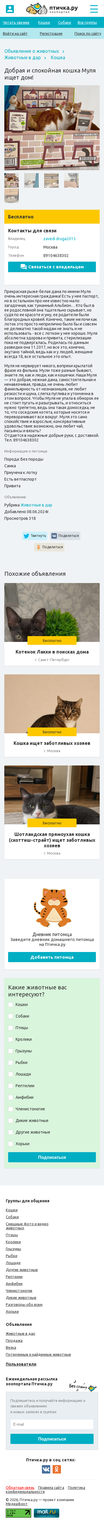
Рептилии (14, 1277)
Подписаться (52, 1157)
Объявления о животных (31, 51)
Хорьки (12, 1311)
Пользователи (21, 1364)
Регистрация (51, 33)
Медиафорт (17, 1504)
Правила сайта (51, 1487)
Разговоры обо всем (24, 1304)
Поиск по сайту (88, 33)
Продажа (14, 1340)
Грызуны (13, 1249)
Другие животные (22, 1270)
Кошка (58, 57)
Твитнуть (38, 535)
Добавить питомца (52, 957)
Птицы (12, 1235)
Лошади (13, 1263)
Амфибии (14, 1284)
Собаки (64, 22)
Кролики (13, 1242)
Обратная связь (20, 1487)
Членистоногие (19, 1290)
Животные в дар (22, 57)
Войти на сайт (15, 33)
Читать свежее (16, 22)
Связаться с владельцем (56, 266)
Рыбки (11, 1256)
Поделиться (68, 535)
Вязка (11, 1347)
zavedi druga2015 (59, 238)
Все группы (87, 22)
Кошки (44, 22)
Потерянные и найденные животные (38, 1354)
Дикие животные (21, 1297)
